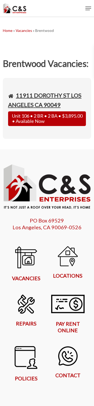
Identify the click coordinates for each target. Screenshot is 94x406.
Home (8, 30)
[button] (88, 8)
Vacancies (24, 30)
